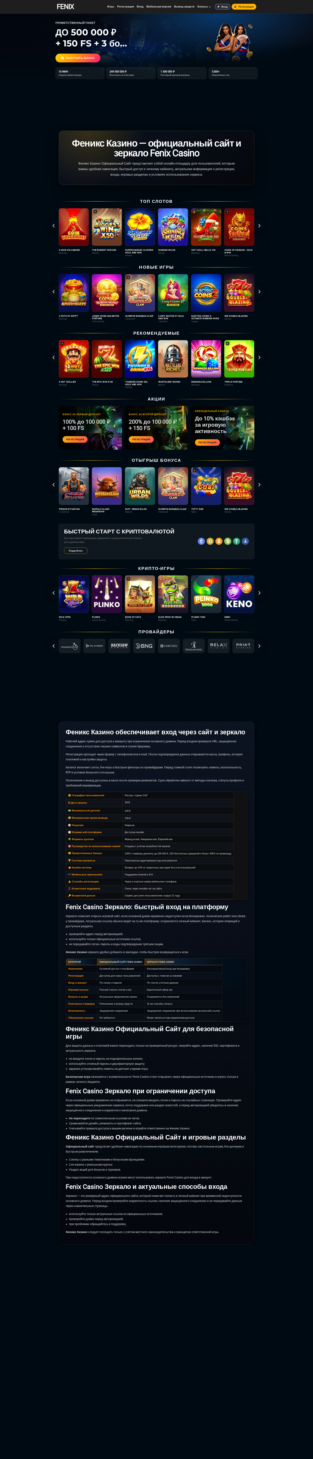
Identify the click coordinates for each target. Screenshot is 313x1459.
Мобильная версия (158, 6)
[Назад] (54, 226)
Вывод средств (184, 6)
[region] (156, 232)
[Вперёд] (259, 226)
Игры (110, 6)
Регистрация (125, 6)
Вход (140, 6)
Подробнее (76, 550)
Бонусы (202, 6)
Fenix (65, 6)
